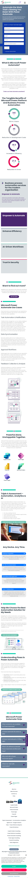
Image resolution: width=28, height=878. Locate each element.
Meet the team (14, 791)
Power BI (14, 814)
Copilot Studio (14, 805)
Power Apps (14, 812)
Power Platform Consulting (14, 833)
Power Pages (14, 816)
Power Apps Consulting (14, 838)
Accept (14, 866)
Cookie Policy (10, 876)
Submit (6, 47)
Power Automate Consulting (14, 835)
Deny (14, 870)
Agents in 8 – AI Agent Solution (14, 822)
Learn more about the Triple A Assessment (14, 522)
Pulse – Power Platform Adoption (14, 825)
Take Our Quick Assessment (10, 635)
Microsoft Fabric (14, 807)
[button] (26, 855)
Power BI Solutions (14, 827)
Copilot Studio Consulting (14, 831)
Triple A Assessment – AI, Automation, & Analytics (14, 820)
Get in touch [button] (14, 296)
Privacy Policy (17, 876)
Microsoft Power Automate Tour (11, 689)
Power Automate (14, 809)
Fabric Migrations (14, 842)
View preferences (14, 873)
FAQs (14, 796)
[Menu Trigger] (25, 3)
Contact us (14, 793)
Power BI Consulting (14, 840)
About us (14, 789)
